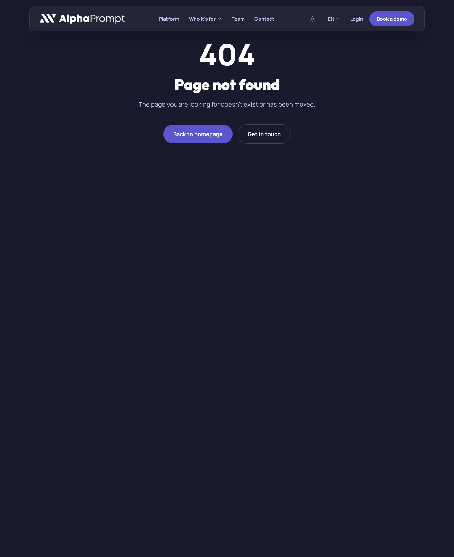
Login (356, 18)
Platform (169, 18)
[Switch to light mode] (312, 18)
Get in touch (264, 134)
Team (238, 18)
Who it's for (202, 18)
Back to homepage (198, 134)
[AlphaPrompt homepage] (83, 19)
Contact (264, 18)
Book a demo (392, 18)
